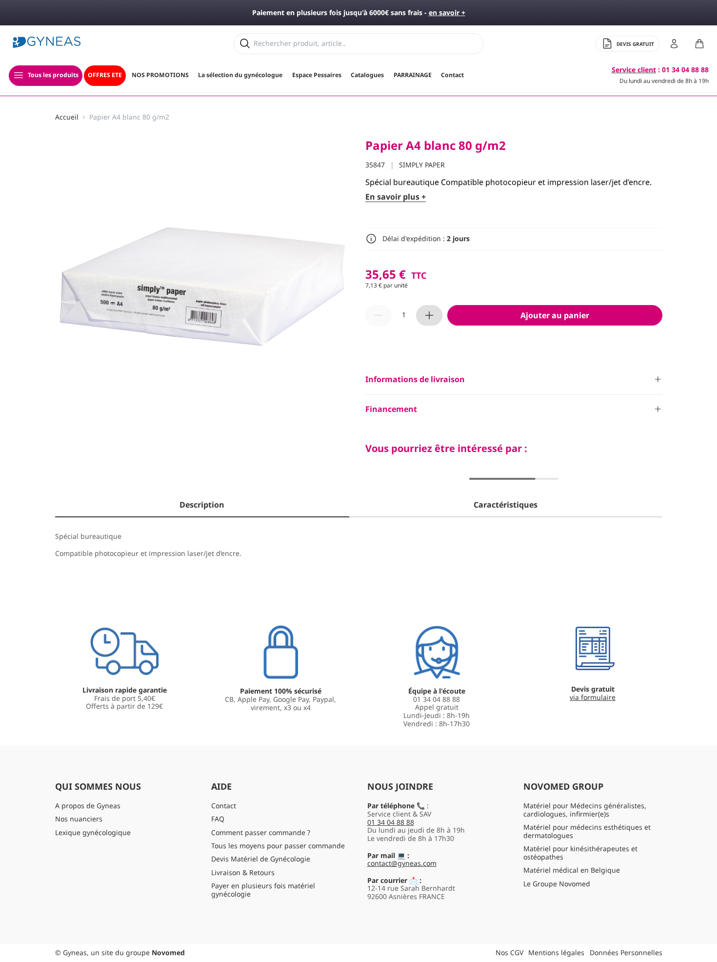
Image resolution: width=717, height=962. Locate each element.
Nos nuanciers (78, 818)
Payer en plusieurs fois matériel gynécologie (263, 890)
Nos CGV (509, 952)
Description (201, 504)
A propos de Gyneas (87, 805)
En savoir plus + (395, 197)
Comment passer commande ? (260, 832)
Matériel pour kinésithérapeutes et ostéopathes (580, 852)
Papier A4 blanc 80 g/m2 (129, 117)
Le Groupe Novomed (556, 883)
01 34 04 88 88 (390, 822)
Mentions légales (556, 952)
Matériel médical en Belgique (571, 870)
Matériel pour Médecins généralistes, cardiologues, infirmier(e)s (584, 810)
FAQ (217, 818)
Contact (223, 805)
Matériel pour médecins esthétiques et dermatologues (587, 831)
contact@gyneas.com (402, 863)
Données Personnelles (626, 952)
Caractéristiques (506, 504)
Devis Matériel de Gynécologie (260, 858)
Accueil (67, 117)
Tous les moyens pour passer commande (278, 845)
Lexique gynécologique (93, 832)
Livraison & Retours (243, 872)
